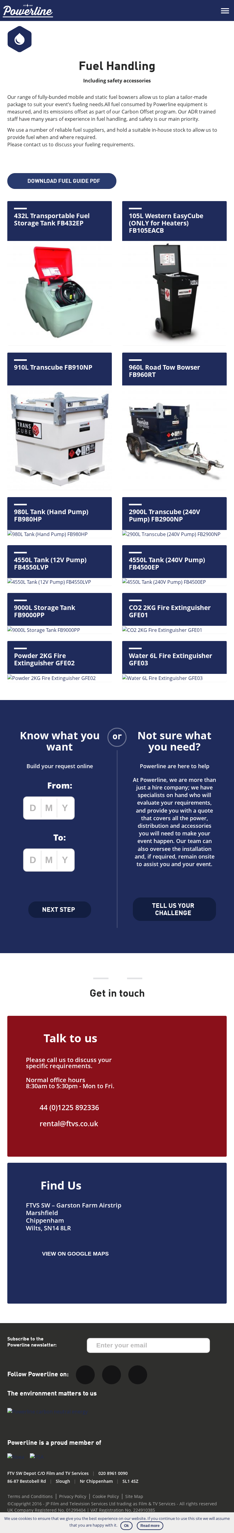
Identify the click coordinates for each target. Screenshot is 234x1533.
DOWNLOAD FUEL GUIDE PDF (63, 181)
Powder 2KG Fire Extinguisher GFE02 (44, 659)
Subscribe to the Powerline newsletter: (32, 1342)
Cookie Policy (106, 1496)
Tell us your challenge (173, 910)
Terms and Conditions (30, 1496)
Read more (150, 1526)
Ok (126, 1526)
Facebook (137, 1374)
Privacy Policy (72, 1496)
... (89, 808)
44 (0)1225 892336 (69, 1107)
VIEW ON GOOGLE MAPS (75, 1254)
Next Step (58, 910)
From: (59, 785)
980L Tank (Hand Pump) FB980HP (51, 515)
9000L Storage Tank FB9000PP (44, 611)
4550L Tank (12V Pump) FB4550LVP (50, 563)
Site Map (134, 1496)
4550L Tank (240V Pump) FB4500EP (167, 563)
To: (59, 837)
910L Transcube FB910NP (53, 367)
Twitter (85, 1374)
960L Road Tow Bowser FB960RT (164, 371)
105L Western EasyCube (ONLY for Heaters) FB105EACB (166, 223)
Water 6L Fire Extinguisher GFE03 (170, 659)
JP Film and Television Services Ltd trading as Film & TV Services (111, 1504)
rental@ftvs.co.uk (69, 1123)
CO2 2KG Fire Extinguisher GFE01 (170, 611)
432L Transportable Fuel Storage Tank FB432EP (52, 219)
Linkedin (111, 1374)
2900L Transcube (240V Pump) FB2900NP (164, 515)
